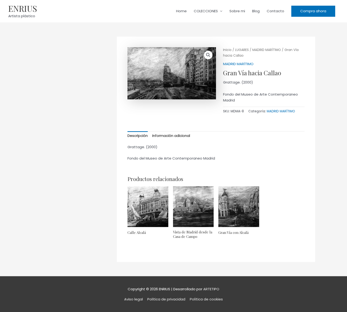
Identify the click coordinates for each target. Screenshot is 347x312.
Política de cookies (206, 299)
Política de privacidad (166, 299)
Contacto (275, 10)
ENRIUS (22, 8)
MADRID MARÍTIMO (266, 50)
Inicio (227, 50)
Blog (256, 10)
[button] (313, 11)
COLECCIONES (206, 10)
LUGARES (242, 50)
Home (181, 10)
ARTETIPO (211, 289)
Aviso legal (133, 299)
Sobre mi (237, 10)
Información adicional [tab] (171, 135)
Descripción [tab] (137, 135)
